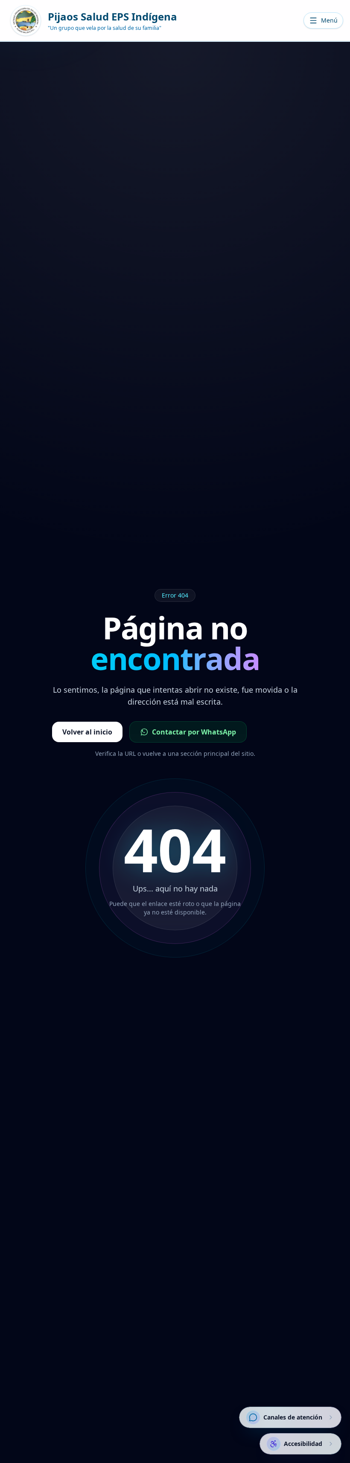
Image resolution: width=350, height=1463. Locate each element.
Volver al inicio (87, 732)
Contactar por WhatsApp (194, 732)
